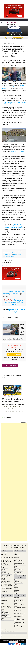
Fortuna (16, 584)
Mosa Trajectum (5, 611)
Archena (3, 599)
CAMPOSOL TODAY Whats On (7, 628)
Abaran (3, 596)
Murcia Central (7, 592)
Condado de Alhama (18, 557)
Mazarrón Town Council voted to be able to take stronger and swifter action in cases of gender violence (13, 223)
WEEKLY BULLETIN (20, 17)
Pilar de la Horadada (5, 572)
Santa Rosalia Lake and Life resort (6, 583)
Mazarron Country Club (19, 612)
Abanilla (3, 594)
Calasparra (16, 578)
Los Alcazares (4, 565)
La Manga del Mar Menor (7, 559)
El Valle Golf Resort (5, 603)
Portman (3, 577)
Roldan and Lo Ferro (5, 578)
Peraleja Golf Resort (6, 614)
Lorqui (2, 608)
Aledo (15, 551)
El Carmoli (3, 553)
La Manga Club (4, 557)
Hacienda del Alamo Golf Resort (19, 561)
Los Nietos (3, 568)
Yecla (15, 590)
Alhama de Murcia (18, 553)
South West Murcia (20, 548)
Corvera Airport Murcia (5, 631)
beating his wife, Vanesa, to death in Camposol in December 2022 (13, 84)
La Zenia (16, 622)
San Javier (3, 580)
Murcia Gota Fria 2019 (5, 632)
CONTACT (6, 17)
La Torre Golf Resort (5, 562)
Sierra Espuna (17, 569)
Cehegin (16, 581)
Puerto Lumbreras (18, 568)
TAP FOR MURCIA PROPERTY (14, 35)
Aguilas (16, 550)
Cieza (15, 583)
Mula (15, 589)
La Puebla (3, 560)
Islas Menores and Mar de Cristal (7, 555)
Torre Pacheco (4, 589)
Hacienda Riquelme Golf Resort (6, 606)
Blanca (2, 600)
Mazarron (16, 565)
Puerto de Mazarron (18, 566)
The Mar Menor (7, 548)
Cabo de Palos (4, 550)
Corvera (3, 602)
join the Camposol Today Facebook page (12, 252)
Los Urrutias (4, 569)
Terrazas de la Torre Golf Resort (6, 586)
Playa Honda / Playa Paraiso (5, 575)
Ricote (2, 615)
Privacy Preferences (13, 639)
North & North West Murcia (20, 574)
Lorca (15, 563)
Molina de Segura (5, 609)
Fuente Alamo (17, 559)
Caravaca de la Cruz (18, 580)
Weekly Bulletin (4, 634)
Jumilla (16, 586)
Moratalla (16, 587)
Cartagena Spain (4, 629)
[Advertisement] (14, 480)
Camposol (16, 556)
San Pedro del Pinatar (6, 581)
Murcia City (4, 612)
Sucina (2, 617)
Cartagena (3, 551)
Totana (15, 571)
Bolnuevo (16, 554)
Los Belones (4, 566)
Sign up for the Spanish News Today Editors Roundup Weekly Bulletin (13, 289)
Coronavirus (3, 630)
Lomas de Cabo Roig (18, 624)
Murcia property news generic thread (8, 633)
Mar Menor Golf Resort (6, 571)
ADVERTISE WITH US (12, 17)
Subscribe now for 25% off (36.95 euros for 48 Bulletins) (14, 300)
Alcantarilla (4, 597)
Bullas (15, 577)
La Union (3, 563)
